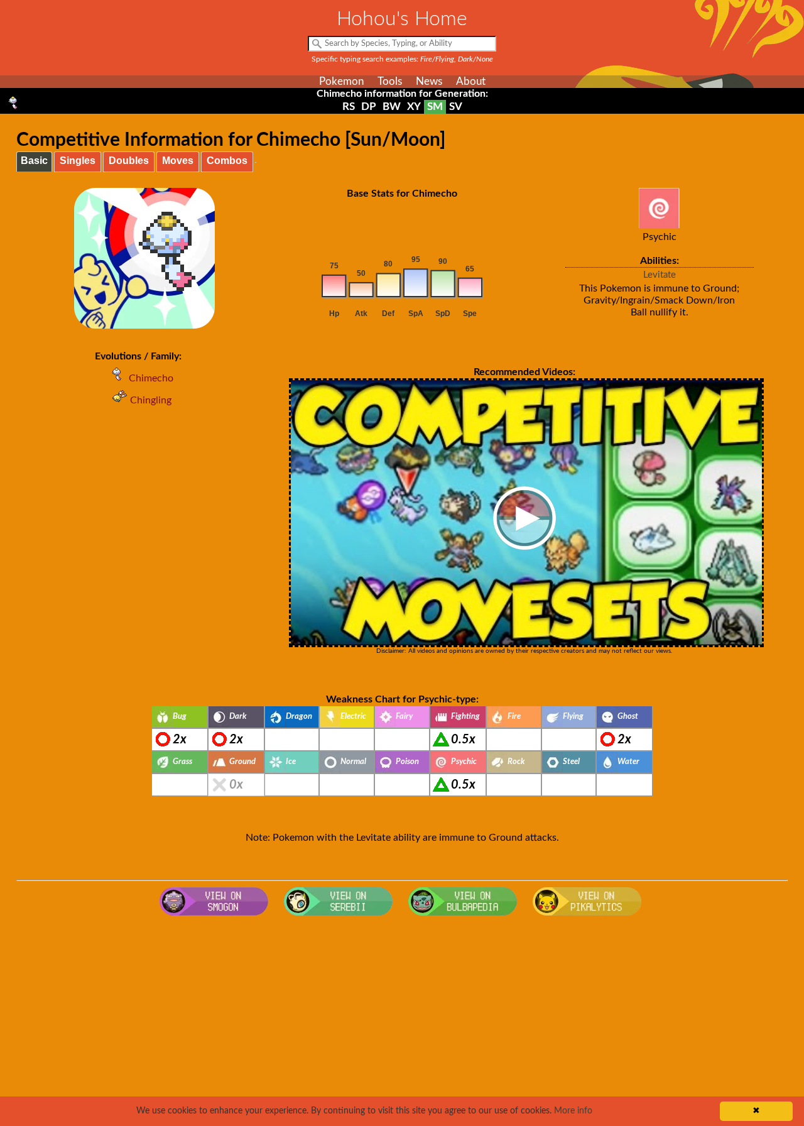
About (471, 81)
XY (414, 106)
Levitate (659, 275)
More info (573, 1111)
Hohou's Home (402, 19)
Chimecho (151, 378)
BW (392, 106)
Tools (390, 81)
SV (455, 106)
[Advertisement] (402, 1022)
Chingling (150, 400)
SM (435, 106)
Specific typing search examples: (402, 59)
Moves (177, 160)
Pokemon (341, 81)
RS (348, 106)
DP (368, 106)
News (429, 81)
